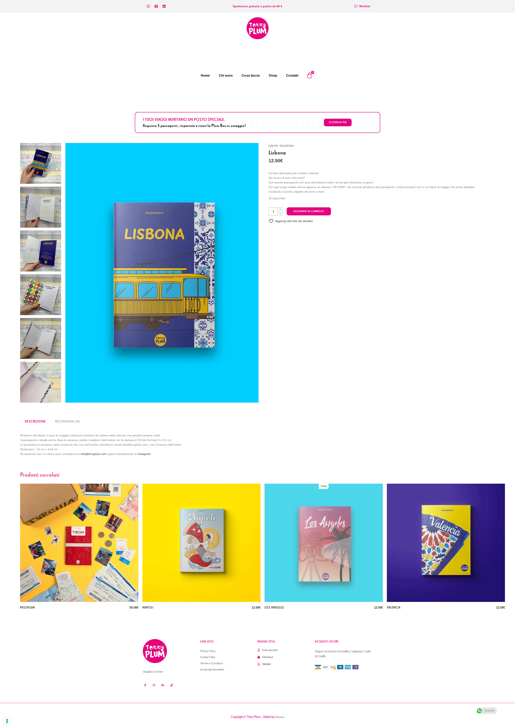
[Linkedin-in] (163, 685)
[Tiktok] (171, 685)
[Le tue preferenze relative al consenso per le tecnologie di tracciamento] (7, 721)
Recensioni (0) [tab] (67, 421)
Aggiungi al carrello (309, 211)
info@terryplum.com (93, 454)
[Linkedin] (164, 6)
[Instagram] (148, 6)
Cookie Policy (207, 657)
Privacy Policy (207, 651)
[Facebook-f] (145, 685)
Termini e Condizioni (211, 663)
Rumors (279, 717)
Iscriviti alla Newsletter (212, 669)
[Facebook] (156, 6)
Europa (273, 145)
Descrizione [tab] (35, 421)
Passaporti (287, 145)
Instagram (144, 454)
